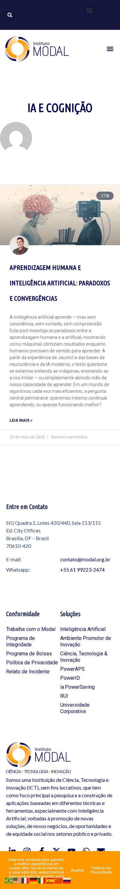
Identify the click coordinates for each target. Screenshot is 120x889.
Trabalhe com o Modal (30, 629)
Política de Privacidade (32, 663)
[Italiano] (42, 880)
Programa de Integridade (20, 641)
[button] (89, 10)
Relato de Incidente (28, 672)
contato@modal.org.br (85, 559)
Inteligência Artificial (83, 629)
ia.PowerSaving (77, 687)
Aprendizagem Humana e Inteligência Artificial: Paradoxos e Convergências (60, 282)
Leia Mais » (21, 420)
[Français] (25, 880)
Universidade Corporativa (75, 708)
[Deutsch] (34, 880)
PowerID (70, 678)
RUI (64, 696)
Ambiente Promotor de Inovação (85, 641)
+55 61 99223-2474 (82, 569)
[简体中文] (59, 880)
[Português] (9, 880)
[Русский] (67, 880)
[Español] (50, 880)
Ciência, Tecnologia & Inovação (84, 657)
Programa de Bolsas (29, 654)
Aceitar (77, 870)
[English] (17, 880)
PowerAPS (72, 669)
